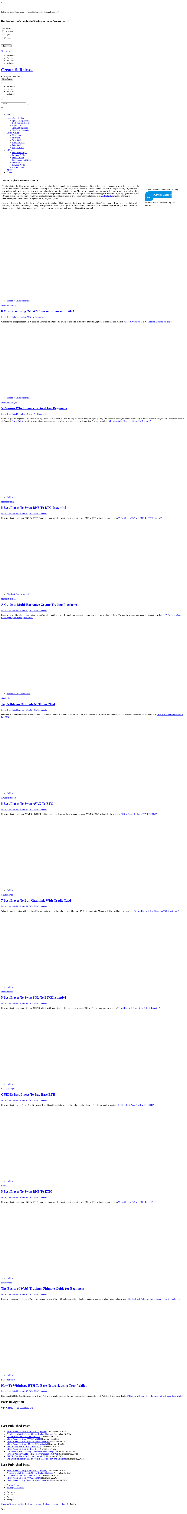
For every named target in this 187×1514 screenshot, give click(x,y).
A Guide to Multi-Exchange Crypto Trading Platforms (39, 604)
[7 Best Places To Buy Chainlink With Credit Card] (58, 885)
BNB (3, 1186)
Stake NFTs (17, 162)
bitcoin (11, 502)
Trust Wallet (17, 140)
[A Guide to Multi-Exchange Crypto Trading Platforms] (58, 589)
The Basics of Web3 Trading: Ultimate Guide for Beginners (42, 1288)
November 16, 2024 (25, 1294)
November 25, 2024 (25, 610)
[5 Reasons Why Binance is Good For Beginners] (58, 393)
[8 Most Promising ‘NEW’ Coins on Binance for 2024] (58, 296)
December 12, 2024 (24, 414)
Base (3, 1380)
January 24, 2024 (23, 317)
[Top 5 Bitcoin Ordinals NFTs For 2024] (58, 689)
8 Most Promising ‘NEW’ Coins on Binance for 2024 (37, 311)
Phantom (16, 138)
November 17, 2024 (25, 1197)
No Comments (38, 317)
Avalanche (5, 798)
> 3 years (7, 28)
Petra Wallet (17, 145)
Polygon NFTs (18, 165)
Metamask (16, 135)
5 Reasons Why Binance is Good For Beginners (34, 408)
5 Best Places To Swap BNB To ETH (26, 1191)
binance (4, 305)
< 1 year (7, 35)
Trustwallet (10, 1380)
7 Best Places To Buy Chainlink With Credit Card (36, 900)
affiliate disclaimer (25, 1504)
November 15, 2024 (25, 1391)
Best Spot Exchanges (21, 123)
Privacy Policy (13, 1485)
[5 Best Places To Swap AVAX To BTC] (58, 788)
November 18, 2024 (25, 1100)
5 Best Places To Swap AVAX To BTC (27, 803)
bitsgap (4, 599)
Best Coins (16, 125)
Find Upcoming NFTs (21, 160)
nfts (8, 698)
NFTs (9, 150)
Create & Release (17, 69)
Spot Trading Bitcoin (21, 120)
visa (11, 895)
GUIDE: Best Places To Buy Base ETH (28, 1094)
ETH (3, 1089)
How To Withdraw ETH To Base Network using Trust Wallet (44, 1385)
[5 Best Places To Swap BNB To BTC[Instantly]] (58, 492)
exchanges (12, 402)
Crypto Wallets (13, 133)
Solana (10, 991)
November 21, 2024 (25, 906)
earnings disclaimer (43, 1504)
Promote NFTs (18, 155)
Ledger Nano (18, 147)
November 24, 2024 (25, 710)
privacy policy (59, 1504)
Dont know (8, 38)
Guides (10, 497)
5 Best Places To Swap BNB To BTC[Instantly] (33, 507)
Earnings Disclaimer (15, 1487)
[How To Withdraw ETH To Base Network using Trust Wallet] (58, 1370)
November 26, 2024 (25, 513)
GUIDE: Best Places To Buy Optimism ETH (26, 1456)
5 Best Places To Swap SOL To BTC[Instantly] (33, 997)
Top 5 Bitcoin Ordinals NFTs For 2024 (28, 704)
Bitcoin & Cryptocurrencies (18, 301)
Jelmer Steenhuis (8, 317)
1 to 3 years (8, 31)
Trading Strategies (20, 128)
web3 (9, 1283)
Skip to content (7, 51)
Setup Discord (18, 157)
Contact (10, 172)
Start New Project (19, 152)
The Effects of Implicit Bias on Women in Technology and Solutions (36, 1459)
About (9, 170)
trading (4, 1283)
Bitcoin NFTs (18, 167)
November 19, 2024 (25, 1003)
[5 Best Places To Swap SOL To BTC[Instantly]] (58, 982)
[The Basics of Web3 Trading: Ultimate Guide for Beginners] (58, 1273)
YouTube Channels (20, 130)
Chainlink (5, 895)
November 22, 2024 (25, 809)
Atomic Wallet (18, 142)
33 (20, 1407)
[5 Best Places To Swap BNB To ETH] (58, 1176)
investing (12, 305)
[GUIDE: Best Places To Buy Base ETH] (58, 1079)
